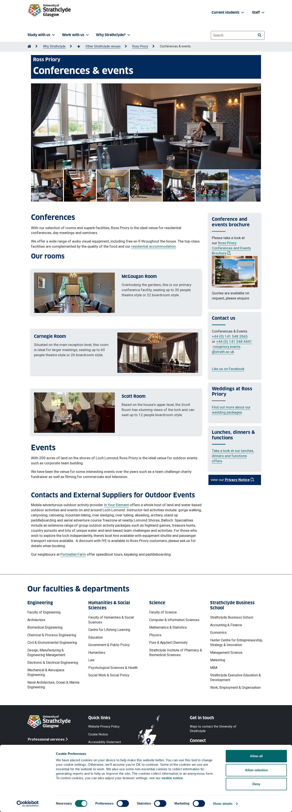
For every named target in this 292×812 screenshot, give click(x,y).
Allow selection (256, 770)
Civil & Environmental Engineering (52, 643)
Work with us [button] (73, 35)
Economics (218, 632)
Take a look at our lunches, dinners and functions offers (233, 456)
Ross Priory (140, 46)
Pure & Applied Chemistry (168, 643)
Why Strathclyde (54, 46)
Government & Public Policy (109, 645)
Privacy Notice (239, 480)
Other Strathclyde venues (103, 46)
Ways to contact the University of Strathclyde (213, 729)
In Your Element (116, 505)
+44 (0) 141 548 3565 (230, 336)
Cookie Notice (98, 734)
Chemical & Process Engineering (51, 635)
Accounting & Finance (226, 625)
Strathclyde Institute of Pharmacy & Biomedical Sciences (175, 652)
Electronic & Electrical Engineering (52, 663)
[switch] (123, 803)
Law (91, 660)
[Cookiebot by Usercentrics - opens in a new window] (27, 803)
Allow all (256, 756)
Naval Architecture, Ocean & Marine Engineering (53, 684)
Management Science (226, 653)
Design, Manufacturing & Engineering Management (46, 652)
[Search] (259, 35)
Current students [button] (226, 12)
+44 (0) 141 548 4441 (234, 341)
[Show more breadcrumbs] (81, 46)
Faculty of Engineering (43, 612)
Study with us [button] (39, 35)
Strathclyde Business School (231, 617)
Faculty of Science (163, 612)
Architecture (36, 620)
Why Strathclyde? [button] (110, 35)
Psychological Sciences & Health (113, 668)
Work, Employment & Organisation (235, 688)
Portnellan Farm (73, 554)
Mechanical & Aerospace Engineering (45, 672)
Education (95, 637)
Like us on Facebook (228, 369)
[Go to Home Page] (29, 46)
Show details (222, 803)
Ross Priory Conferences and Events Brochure (231, 248)
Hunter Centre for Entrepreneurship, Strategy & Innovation (236, 642)
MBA (213, 668)
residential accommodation (153, 246)
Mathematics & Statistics (168, 627)
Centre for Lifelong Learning (109, 630)
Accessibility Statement (104, 742)
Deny (256, 784)
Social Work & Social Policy (108, 675)
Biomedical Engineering (44, 627)
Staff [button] (256, 12)
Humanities (96, 653)
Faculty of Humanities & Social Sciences (111, 619)
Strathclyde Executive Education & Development (235, 677)
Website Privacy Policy (103, 726)
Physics (155, 635)
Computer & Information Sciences (174, 620)
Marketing (217, 660)
